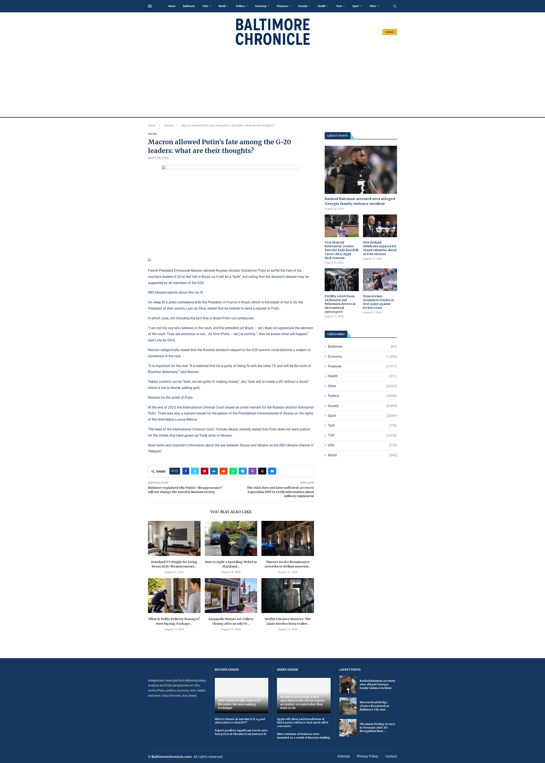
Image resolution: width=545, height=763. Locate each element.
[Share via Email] (272, 471)
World (221, 6)
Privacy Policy (367, 756)
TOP (362, 435)
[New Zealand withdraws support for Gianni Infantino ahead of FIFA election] (380, 225)
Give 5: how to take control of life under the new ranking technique (239, 704)
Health (322, 6)
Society (302, 6)
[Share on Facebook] (185, 471)
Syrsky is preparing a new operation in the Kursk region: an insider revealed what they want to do (302, 702)
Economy (260, 6)
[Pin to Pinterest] (204, 471)
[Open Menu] (150, 6)
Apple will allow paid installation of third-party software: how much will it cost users (302, 722)
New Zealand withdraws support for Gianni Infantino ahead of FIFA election (379, 248)
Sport (355, 6)
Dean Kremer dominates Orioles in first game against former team (378, 302)
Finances (282, 6)
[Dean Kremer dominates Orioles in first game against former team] (380, 279)
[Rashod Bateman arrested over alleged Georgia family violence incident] (361, 170)
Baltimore (189, 6)
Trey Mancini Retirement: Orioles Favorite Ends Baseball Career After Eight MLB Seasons (341, 250)
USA (205, 6)
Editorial (343, 756)
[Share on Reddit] (223, 471)
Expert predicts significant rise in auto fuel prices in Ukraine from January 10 (241, 732)
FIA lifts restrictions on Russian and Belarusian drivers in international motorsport (340, 304)
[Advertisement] (272, 81)
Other (372, 6)
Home (171, 6)
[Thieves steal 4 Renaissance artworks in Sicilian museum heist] (287, 538)
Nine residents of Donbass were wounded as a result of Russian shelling (303, 735)
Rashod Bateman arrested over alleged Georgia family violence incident (360, 201)
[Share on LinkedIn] (214, 471)
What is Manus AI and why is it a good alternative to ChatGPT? (240, 720)
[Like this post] (176, 471)
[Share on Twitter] (195, 471)
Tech (339, 6)
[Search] (395, 6)
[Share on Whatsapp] (233, 471)
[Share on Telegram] (243, 471)
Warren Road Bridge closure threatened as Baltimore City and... (374, 706)
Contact (390, 32)
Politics (240, 6)
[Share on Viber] (252, 471)
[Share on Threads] (262, 471)
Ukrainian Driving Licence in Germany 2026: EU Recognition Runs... (377, 727)
